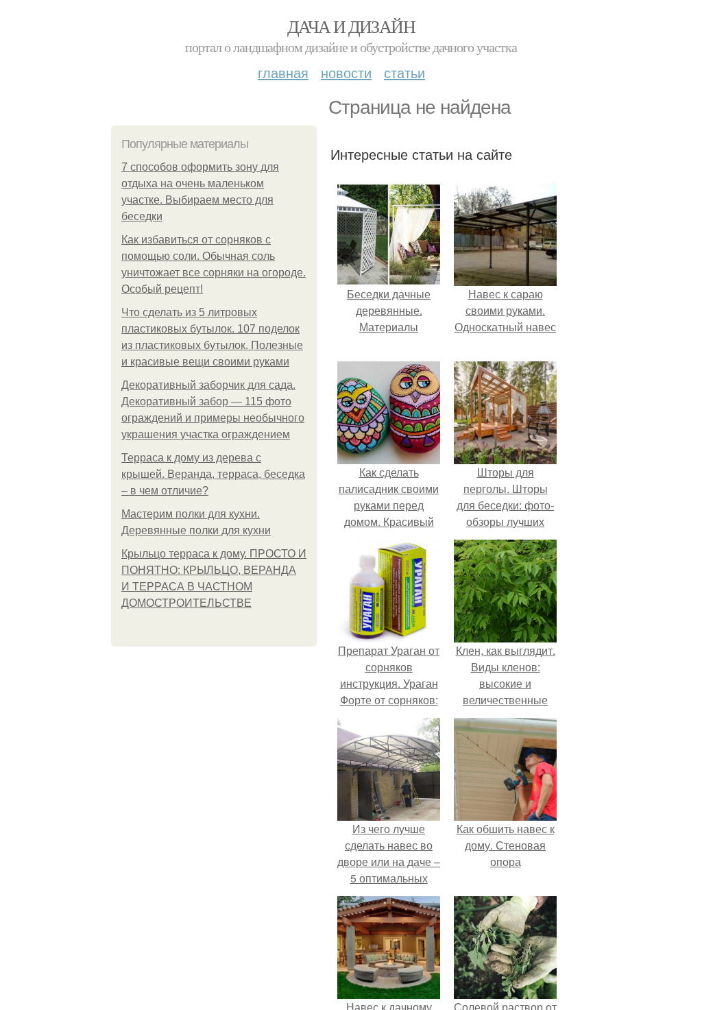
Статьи (404, 72)
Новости (346, 72)
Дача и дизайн (351, 26)
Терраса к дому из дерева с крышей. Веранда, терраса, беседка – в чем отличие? (213, 474)
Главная (283, 72)
